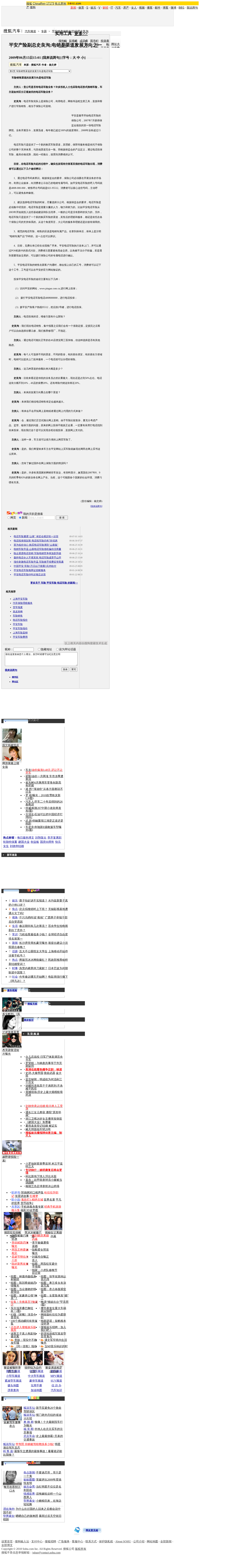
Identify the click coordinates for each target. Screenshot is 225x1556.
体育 (81, 7)
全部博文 (7, 1545)
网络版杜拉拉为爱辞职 (53, 1316)
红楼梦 (34, 1196)
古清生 (29, 814)
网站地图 (152, 1541)
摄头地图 (13, 1385)
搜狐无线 (32, 1004)
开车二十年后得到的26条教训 (44, 803)
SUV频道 (56, 1380)
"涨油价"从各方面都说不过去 (44, 790)
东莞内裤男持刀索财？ (33, 968)
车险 (30, 101)
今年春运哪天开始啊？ (33, 976)
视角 (15, 917)
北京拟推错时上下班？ (33, 909)
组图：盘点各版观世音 (53, 1290)
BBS (181, 7)
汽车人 (29, 801)
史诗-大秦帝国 (34, 1072)
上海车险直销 (20, 632)
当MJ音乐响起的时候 (54, 1348)
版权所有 (80, 1548)
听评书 (15, 1192)
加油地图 (36, 1390)
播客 (150, 7)
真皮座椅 (18, 611)
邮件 (157, 7)
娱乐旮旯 (29, 1486)
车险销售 (18, 615)
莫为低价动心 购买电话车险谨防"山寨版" (36, 545)
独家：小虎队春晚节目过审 (44, 1271)
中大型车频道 (36, 1375)
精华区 (15, 677)
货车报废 (18, 607)
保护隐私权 (106, 1541)
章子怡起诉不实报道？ (33, 900)
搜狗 (33, 7)
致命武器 (49, 1072)
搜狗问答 (33, 890)
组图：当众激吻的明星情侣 (23, 1290)
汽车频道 (30, 31)
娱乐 (93, 7)
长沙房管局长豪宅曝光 (33, 942)
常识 (15, 934)
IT (112, 7)
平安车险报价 (20, 628)
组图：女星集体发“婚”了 (55, 1297)
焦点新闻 (29, 1472)
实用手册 (36, 1385)
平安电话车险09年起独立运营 (30, 574)
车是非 (29, 827)
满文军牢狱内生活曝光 (54, 1341)
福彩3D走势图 (29, 1210)
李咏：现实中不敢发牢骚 (24, 1341)
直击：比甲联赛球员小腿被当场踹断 (43, 1181)
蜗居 (59, 1069)
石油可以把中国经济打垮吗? (44, 816)
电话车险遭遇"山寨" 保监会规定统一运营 (36, 536)
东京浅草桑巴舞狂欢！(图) (22, 1310)
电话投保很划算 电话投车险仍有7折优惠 (35, 540)
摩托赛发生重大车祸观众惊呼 (53, 1310)
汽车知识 (56, 1390)
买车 (50, 144)
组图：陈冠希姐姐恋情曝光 (23, 1284)
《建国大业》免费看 (38, 1122)
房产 (126, 7)
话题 (15, 951)
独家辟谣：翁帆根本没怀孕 (53, 1322)
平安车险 (18, 624)
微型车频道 (13, 1371)
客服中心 (77, 1541)
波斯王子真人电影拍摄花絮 (23, 1335)
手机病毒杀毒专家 (32, 1206)
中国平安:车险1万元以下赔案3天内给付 (35, 566)
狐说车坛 (29, 1407)
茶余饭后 (29, 1020)
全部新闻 (166, 1541)
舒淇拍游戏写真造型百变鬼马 (53, 1335)
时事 (15, 968)
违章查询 (13, 1390)
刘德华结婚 (17, 846)
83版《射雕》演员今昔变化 (23, 1316)
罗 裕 (28, 795)
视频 (142, 7)
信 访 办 (56, 1385)
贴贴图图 (29, 1479)
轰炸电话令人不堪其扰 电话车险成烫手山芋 (37, 557)
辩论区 (15, 681)
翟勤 (28, 776)
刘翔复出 (40, 837)
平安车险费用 (20, 637)
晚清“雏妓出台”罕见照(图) (55, 1303)
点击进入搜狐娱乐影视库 (23, 1329)
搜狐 (29, 3)
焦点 (15, 909)
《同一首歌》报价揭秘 (24, 1348)
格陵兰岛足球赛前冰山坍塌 (42, 1186)
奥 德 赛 (28, 1421)
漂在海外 (8, 1508)
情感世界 (29, 1493)
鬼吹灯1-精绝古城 (32, 1199)
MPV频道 (56, 1375)
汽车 (118, 7)
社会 (15, 976)
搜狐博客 (33, 720)
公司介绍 (138, 1541)
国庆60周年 (47, 841)
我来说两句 (51, 57)
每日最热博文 (25, 837)
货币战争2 (27, 1203)
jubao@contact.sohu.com (46, 1552)
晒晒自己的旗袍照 (27, 1515)
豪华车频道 (36, 1380)
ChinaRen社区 (33, 1462)
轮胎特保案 (10, 841)
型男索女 (29, 1500)
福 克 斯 (28, 1428)
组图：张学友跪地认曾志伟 (53, 1278)
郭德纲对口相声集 (32, 1192)
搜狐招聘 (50, 1541)
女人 (134, 7)
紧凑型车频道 (13, 1380)
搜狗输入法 (22, 1541)
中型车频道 (36, 1371)
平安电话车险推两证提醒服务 (30, 570)
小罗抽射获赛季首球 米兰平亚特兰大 (44, 1165)
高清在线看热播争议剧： (40, 1069)
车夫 (28, 769)
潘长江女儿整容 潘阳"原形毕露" (43, 1114)
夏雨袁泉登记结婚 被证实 (41, 1125)
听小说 (15, 1199)
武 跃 (28, 820)
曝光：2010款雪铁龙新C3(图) (42, 797)
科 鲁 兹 (8, 1451)
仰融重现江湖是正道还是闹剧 (44, 822)
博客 (165, 7)
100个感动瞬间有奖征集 (24, 1322)
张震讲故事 (22, 1196)
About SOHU (123, 1541)
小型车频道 (13, 1375)
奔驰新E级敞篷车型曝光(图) (43, 828)
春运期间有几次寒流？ (33, 925)
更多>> (23, 990)
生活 (15, 925)
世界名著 (49, 1199)
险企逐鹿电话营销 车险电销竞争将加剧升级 (37, 553)
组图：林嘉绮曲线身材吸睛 (23, 1278)
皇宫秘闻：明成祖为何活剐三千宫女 (43, 1081)
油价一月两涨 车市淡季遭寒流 (44, 778)
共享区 (15, 1206)
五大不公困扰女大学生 (33, 951)
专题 (44, 31)
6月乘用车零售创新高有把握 (43, 784)
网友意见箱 (92, 1530)
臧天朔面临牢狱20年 (38, 1129)
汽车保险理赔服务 (23, 603)
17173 (50, 3)
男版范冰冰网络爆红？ (33, 959)
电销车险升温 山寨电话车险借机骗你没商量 (37, 549)
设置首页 (7, 1541)
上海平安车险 (20, 599)
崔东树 (29, 782)
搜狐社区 (33, 1397)
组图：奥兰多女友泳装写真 (53, 1284)
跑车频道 (56, 1371)
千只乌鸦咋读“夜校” (31, 917)
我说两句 (192, 7)
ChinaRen (39, 3)
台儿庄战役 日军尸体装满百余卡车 (44, 1058)
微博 (173, 7)
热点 (15, 959)
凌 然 (28, 788)
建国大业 (24, 841)
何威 (28, 807)
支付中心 (37, 1541)
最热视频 (12, 990)
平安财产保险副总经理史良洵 (70, 31)
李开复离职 (54, 837)
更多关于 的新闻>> (54, 582)
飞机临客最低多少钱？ (33, 934)
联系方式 (91, 1541)
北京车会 (29, 1436)
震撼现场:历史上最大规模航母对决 (44, 1093)
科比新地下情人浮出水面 (40, 1176)
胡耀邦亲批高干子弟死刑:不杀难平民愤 (44, 1087)
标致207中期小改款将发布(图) (43, 809)
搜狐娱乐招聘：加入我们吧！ (53, 1329)
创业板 (35, 841)
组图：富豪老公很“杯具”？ (24, 1297)
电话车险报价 (20, 620)
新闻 (15, 942)
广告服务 (64, 1541)
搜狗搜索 (14, 513)
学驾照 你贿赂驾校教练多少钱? (35, 1444)
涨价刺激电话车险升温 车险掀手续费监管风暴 (39, 562)
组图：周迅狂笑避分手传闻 (44, 1265)
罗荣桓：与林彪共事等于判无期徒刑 (43, 1064)
